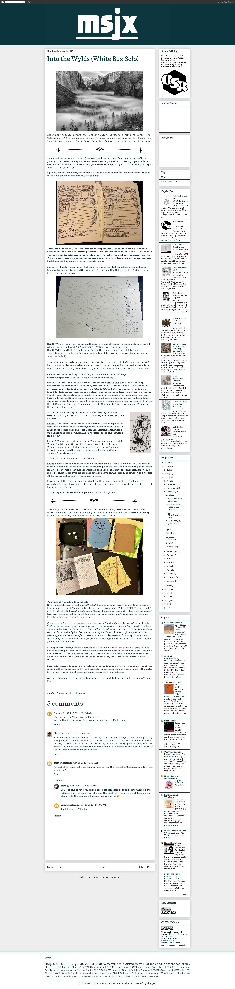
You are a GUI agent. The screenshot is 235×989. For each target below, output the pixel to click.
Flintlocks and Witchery (171, 796)
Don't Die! (170, 543)
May (169, 566)
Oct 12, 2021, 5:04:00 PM (77, 733)
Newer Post (54, 867)
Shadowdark (97, 967)
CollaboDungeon (141, 970)
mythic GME (173, 970)
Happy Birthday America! (179, 782)
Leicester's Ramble (173, 623)
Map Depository (169, 182)
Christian (59, 733)
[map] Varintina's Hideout (178, 378)
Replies (61, 780)
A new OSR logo (170, 51)
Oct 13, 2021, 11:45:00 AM (83, 785)
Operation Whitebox (112, 976)
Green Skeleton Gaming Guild (171, 777)
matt (63, 785)
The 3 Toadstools (172, 752)
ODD (100, 976)
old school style (66, 963)
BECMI (116, 973)
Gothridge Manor (172, 843)
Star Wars (126, 976)
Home (100, 867)
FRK (169, 967)
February (171, 577)
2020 (166, 586)
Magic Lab (76, 976)
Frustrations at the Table (180, 800)
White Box (79, 693)
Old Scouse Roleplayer (175, 831)
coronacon (63, 970)
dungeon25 (117, 970)
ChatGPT (84, 967)
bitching (181, 973)
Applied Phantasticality (171, 657)
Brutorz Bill (60, 713)
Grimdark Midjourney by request (180, 295)
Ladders (170, 495)
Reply (57, 724)
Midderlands (87, 976)
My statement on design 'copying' (179, 320)
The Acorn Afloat (172, 682)
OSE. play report (141, 967)
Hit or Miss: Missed (173, 661)
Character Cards (53, 973)
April (169, 570)
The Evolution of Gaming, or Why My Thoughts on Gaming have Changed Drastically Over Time (174, 351)
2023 (166, 473)
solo (70, 693)
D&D (96, 970)
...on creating (172, 547)
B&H (47, 976)
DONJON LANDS (172, 874)
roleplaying (110, 963)
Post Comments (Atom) (107, 877)
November (172, 488)
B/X (188, 970)
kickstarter (143, 976)
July (169, 559)
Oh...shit (170, 533)
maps (96, 973)
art (100, 963)
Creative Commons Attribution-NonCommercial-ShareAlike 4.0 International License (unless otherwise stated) (174, 939)
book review (78, 973)
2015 (166, 604)
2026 (166, 462)
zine (105, 970)
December (172, 484)
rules (73, 970)
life (107, 967)
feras (125, 970)
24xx (188, 973)
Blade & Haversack (141, 973)
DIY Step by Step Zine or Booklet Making (180, 247)
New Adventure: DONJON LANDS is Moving (173, 878)
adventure (61, 693)
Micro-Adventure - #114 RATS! (180, 847)
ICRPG (153, 970)
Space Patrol (159, 967)
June (169, 562)
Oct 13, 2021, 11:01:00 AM (86, 763)
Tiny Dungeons (169, 973)
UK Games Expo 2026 (174, 833)
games (118, 967)
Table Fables (133, 164)
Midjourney (65, 967)
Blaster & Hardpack (62, 976)
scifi (157, 976)
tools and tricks (160, 963)
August (170, 555)
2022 (166, 477)
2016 (166, 600)
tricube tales (106, 973)
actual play (183, 963)
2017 (166, 597)
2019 (166, 589)
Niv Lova (161, 970)
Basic (51, 976)
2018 (166, 593)
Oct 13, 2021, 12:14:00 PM (93, 805)
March (170, 573)
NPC (95, 976)
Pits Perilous (170, 721)
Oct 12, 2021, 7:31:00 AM (79, 713)
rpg (173, 963)
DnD (131, 970)
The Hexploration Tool (173, 515)
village (183, 970)
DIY (110, 970)
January (171, 581)
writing (129, 963)
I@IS (168, 529)
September (172, 551)
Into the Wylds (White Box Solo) (173, 523)
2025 (166, 466)
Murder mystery (172, 754)
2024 (166, 470)
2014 (166, 608)
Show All (185, 894)
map (48, 963)
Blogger (151, 983)
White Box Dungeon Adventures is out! (179, 430)
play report (51, 967)
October (171, 492)
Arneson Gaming (171, 538)
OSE (112, 967)
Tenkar (134, 976)
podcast (151, 976)
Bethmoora (125, 973)
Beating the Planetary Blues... (180, 725)
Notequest (156, 973)
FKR (100, 970)
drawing (89, 973)
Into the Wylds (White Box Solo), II (173, 506)
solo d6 (127, 967)
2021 (166, 481)
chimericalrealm (63, 763)
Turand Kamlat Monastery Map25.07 (180, 403)
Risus (75, 967)
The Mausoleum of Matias (174, 499)
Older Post (146, 867)
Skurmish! (66, 973)
